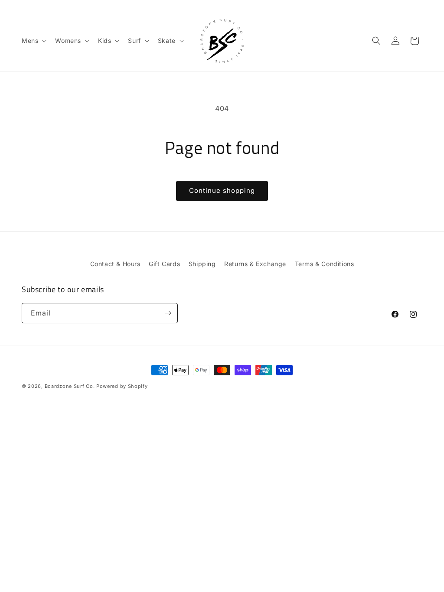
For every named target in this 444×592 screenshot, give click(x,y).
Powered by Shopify (122, 386)
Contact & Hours (115, 263)
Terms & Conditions (324, 263)
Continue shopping (222, 190)
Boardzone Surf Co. (70, 386)
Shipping (202, 263)
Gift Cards (164, 263)
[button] (33, 41)
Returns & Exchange (255, 263)
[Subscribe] (167, 313)
